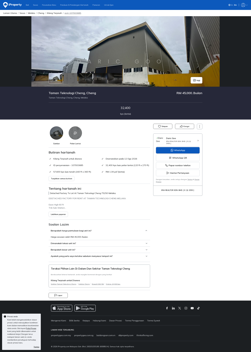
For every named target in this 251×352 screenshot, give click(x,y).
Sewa (35, 5)
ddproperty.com (125, 335)
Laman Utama (10, 13)
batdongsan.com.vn (105, 335)
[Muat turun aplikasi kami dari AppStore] (61, 308)
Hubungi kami (99, 320)
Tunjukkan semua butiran (61, 178)
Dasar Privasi (115, 320)
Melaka (31, 13)
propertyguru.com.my (61, 335)
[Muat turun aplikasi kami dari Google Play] (85, 308)
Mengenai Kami (58, 320)
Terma (190, 179)
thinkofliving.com (144, 335)
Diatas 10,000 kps (113, 284)
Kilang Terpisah (54, 13)
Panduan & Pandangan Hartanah (74, 5)
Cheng (41, 13)
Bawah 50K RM (98, 284)
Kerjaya (86, 320)
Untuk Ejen (108, 5)
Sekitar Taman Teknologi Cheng (63, 284)
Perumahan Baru (49, 5)
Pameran (96, 5)
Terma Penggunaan (134, 320)
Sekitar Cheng (84, 284)
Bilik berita (74, 320)
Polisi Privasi (31, 328)
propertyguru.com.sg (83, 335)
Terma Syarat (153, 320)
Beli (27, 5)
